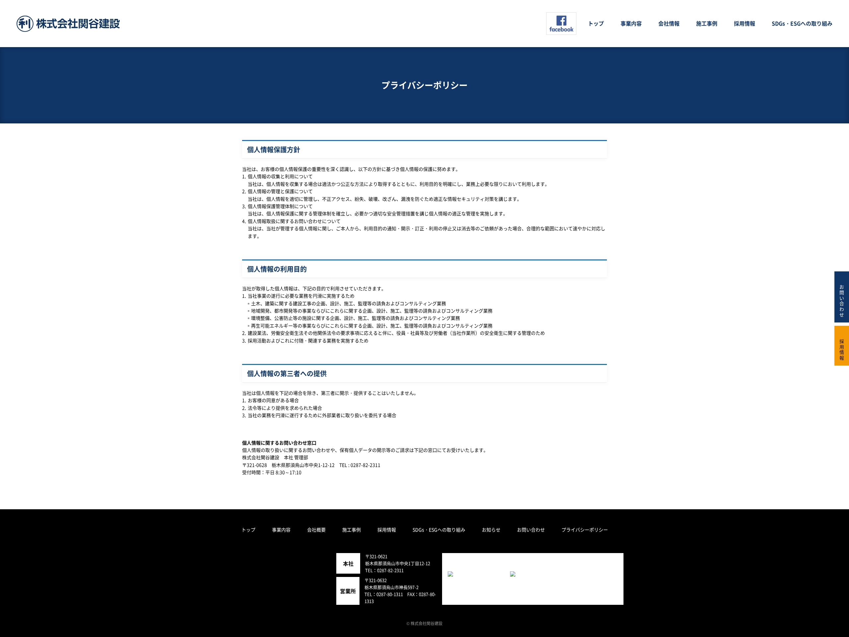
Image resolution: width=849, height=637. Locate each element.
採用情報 (386, 529)
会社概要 (316, 529)
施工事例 (351, 529)
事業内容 (281, 529)
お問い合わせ (531, 529)
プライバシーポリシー (584, 529)
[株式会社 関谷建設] (68, 24)
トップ (248, 529)
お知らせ (491, 529)
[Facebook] (561, 23)
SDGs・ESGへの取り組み (439, 529)
